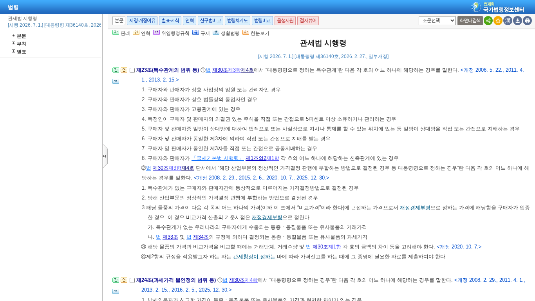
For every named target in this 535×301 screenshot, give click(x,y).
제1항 (272, 158)
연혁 (189, 21)
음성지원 (285, 21)
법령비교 (262, 21)
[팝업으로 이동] (115, 84)
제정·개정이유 (142, 21)
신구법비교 (210, 21)
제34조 (201, 237)
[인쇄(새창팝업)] (527, 20)
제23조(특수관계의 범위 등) (168, 70)
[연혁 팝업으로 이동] (124, 72)
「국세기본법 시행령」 (218, 158)
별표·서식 (170, 21)
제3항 (234, 70)
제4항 (251, 280)
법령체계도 (237, 21)
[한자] (507, 20)
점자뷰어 (308, 21)
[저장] (517, 20)
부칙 (21, 44)
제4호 (247, 70)
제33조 (170, 237)
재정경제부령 (415, 207)
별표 (21, 51)
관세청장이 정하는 (254, 256)
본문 (21, 36)
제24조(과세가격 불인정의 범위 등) (176, 280)
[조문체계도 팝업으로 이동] (115, 72)
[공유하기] (488, 20)
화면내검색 (470, 21)
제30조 (220, 70)
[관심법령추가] (497, 20)
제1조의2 (256, 158)
